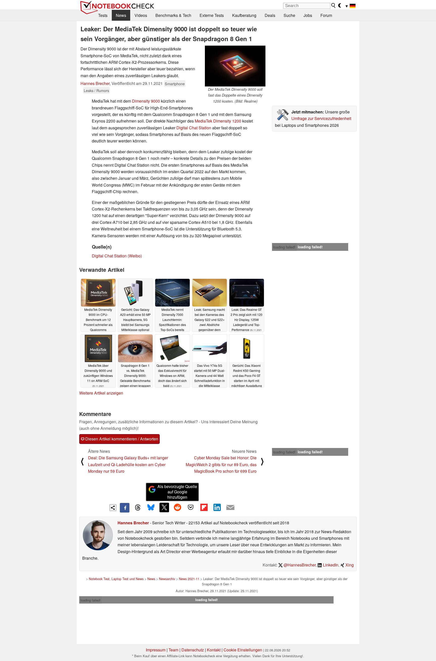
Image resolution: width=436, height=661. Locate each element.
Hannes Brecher (95, 83)
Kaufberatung (244, 15)
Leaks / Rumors (96, 90)
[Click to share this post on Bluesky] (151, 508)
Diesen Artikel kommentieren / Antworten (121, 439)
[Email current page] (230, 508)
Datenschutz (192, 650)
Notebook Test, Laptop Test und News (116, 578)
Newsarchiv (167, 578)
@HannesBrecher (299, 565)
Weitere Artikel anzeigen (101, 393)
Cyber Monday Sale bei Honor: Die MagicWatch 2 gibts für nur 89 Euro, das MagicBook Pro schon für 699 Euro (221, 464)
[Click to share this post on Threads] (138, 508)
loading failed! (284, 247)
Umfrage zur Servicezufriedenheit (321, 118)
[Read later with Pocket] (191, 507)
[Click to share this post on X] (164, 507)
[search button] (333, 5)
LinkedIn (330, 565)
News (121, 15)
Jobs (308, 15)
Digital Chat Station (193, 128)
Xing (349, 565)
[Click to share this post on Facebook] (124, 508)
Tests (102, 15)
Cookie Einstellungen (243, 650)
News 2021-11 (189, 578)
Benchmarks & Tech (173, 15)
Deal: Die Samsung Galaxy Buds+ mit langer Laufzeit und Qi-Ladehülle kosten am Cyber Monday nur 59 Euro (128, 464)
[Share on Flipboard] (204, 507)
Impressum (156, 650)
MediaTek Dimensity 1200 (218, 121)
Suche (289, 15)
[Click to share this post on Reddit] (177, 507)
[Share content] (113, 507)
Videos (140, 15)
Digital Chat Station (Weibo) (117, 256)
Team (173, 650)
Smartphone (175, 83)
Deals (270, 15)
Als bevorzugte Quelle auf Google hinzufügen (177, 492)
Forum (326, 15)
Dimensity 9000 (146, 101)
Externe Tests (212, 15)
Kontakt (214, 650)
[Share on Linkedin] (217, 507)
